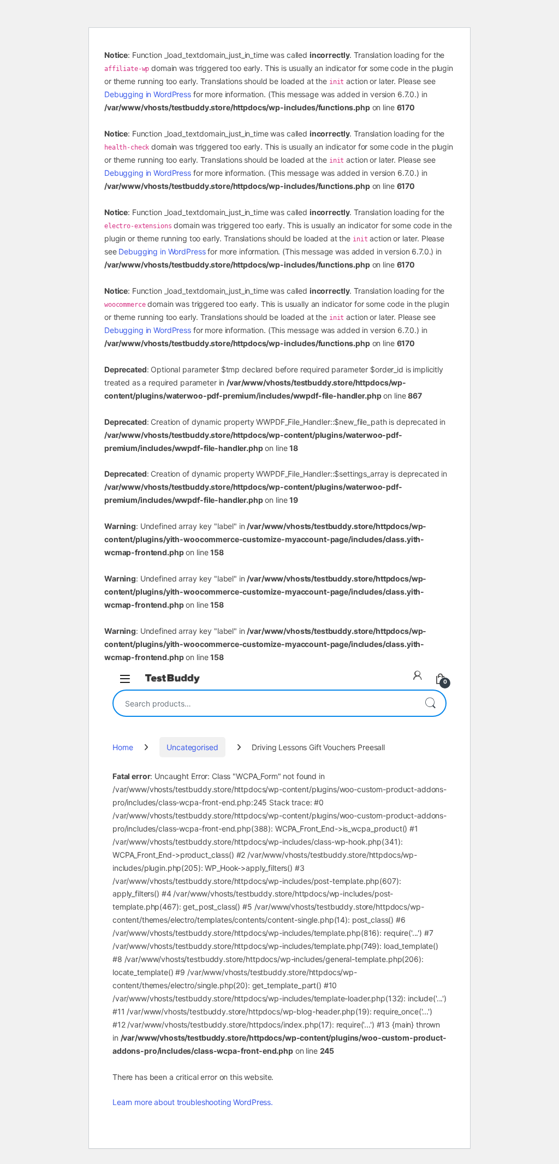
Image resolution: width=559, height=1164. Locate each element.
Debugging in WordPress (147, 94)
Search (430, 703)
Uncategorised (192, 747)
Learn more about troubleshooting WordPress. (192, 1102)
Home (122, 747)
